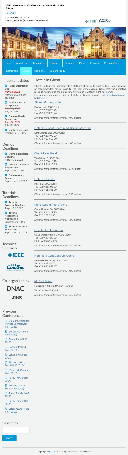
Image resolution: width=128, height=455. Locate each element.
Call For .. (39, 71)
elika (90, 452)
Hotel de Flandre (44, 179)
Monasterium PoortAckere (50, 204)
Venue (26, 71)
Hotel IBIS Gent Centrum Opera (54, 255)
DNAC (50, 452)
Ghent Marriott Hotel (48, 102)
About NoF (22, 63)
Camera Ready (57, 71)
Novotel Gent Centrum (48, 230)
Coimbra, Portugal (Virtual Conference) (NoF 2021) (17, 324)
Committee (39, 63)
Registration (11, 71)
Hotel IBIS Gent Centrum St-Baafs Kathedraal (62, 128)
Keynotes (55, 63)
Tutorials (69, 63)
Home (8, 63)
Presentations (111, 63)
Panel (82, 63)
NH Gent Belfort (43, 281)
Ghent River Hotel (45, 153)
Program (94, 63)
